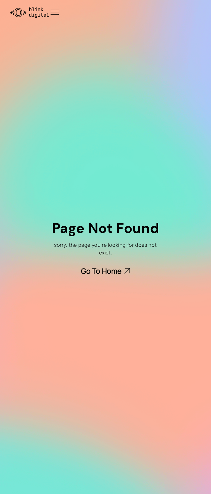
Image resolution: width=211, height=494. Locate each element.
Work (66, 17)
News (124, 17)
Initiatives (156, 17)
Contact (190, 17)
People (95, 17)
